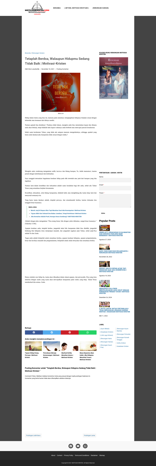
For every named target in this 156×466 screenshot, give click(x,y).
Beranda (57, 8)
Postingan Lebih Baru (33, 435)
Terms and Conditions (82, 455)
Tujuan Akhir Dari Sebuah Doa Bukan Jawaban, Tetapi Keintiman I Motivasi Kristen (58, 213)
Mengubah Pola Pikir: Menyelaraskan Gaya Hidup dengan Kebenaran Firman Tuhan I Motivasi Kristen (114, 291)
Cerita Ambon (121, 343)
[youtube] (78, 446)
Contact (59, 455)
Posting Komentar (63, 69)
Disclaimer (94, 455)
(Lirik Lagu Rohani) (106, 335)
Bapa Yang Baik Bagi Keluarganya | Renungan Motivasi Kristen (113, 252)
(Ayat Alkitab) (104, 329)
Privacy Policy (68, 455)
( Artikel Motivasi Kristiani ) (76, 8)
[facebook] (34, 332)
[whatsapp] (88, 332)
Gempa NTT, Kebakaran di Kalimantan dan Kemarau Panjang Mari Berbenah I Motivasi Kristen (115, 234)
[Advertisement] (78, 34)
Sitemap (102, 455)
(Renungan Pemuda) (123, 334)
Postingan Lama (89, 435)
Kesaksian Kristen (123, 346)
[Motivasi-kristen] (37, 8)
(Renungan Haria (106, 338)
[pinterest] (70, 332)
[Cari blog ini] (130, 8)
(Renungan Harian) (101, 8)
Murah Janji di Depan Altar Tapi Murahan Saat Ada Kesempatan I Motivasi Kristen (58, 210)
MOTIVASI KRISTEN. (78, 463)
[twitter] (52, 332)
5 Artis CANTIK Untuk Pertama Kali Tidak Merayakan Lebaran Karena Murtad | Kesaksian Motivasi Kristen (114, 310)
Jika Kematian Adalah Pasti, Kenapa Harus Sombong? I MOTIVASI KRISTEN (56, 216)
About (53, 455)
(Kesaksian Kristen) (106, 332)
